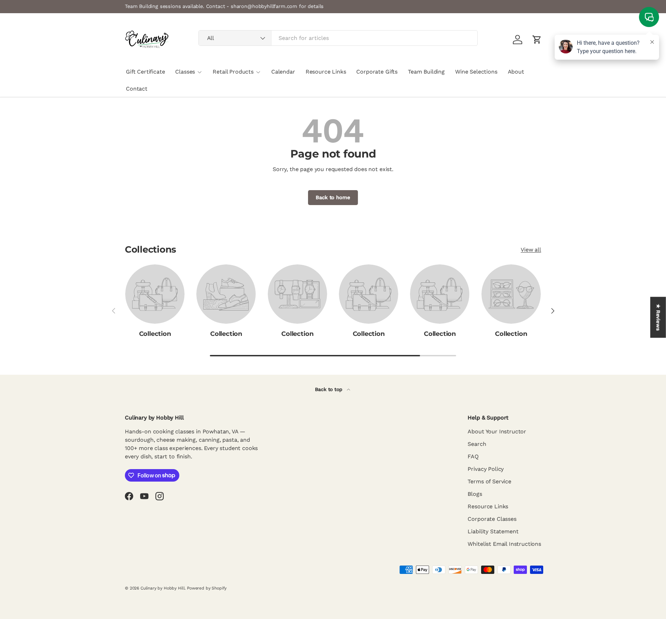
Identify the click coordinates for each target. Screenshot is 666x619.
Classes (185, 71)
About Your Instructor (497, 431)
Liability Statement (493, 531)
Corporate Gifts (377, 71)
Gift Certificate (145, 71)
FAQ (473, 456)
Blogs (475, 494)
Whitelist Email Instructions (504, 544)
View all (531, 249)
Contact (136, 88)
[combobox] (338, 38)
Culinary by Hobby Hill (162, 588)
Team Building (426, 71)
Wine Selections (476, 71)
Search (477, 444)
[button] (537, 39)
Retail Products (233, 71)
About (516, 71)
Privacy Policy (486, 469)
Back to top (329, 389)
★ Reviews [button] (658, 317)
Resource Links (326, 71)
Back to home (333, 197)
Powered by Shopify (207, 588)
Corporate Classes (492, 519)
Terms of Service (489, 481)
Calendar (283, 71)
